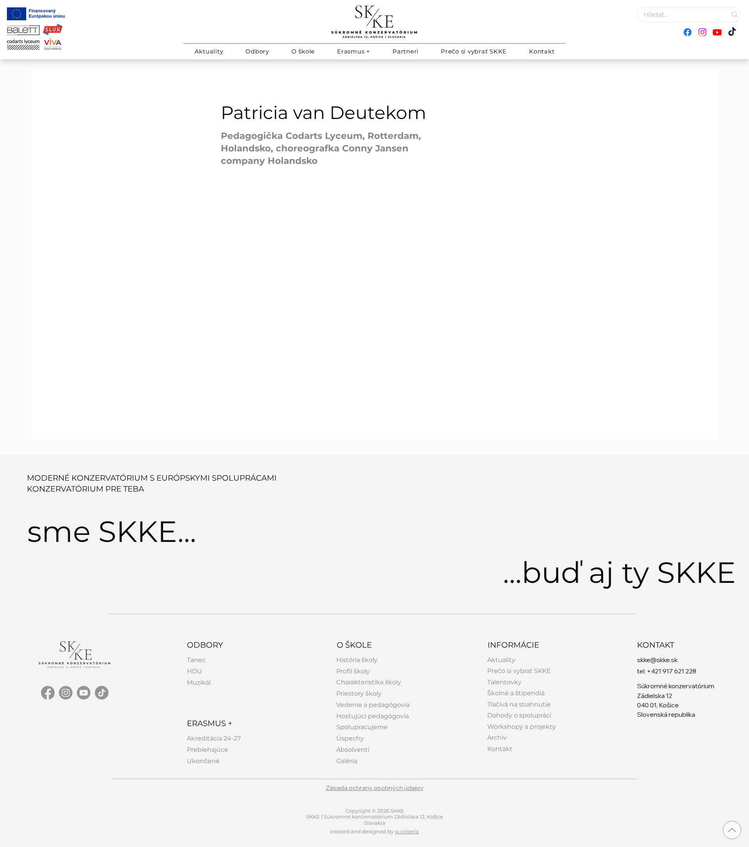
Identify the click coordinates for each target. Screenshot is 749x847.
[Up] (732, 830)
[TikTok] (732, 32)
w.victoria (407, 831)
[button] (257, 51)
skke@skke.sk (657, 660)
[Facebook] (687, 32)
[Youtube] (717, 32)
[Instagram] (702, 32)
